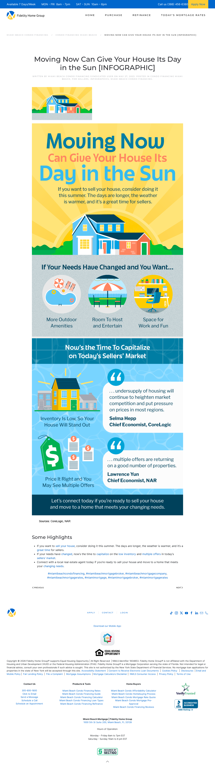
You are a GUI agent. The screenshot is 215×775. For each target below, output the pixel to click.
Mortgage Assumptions (78, 674)
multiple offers (151, 554)
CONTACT (107, 612)
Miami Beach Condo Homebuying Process (133, 693)
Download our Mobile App (107, 626)
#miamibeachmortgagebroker (105, 573)
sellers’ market (46, 558)
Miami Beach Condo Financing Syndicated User (80, 76)
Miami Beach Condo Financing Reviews (133, 707)
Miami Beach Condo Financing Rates (81, 690)
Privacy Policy (166, 674)
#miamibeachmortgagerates (65, 577)
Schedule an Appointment (29, 703)
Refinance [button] (142, 15)
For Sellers (80, 79)
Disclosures (187, 670)
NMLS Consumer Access (143, 674)
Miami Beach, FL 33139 (107, 722)
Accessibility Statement (93, 670)
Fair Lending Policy (33, 674)
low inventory (127, 554)
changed (66, 554)
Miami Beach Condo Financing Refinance (81, 703)
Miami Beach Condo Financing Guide (81, 693)
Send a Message (29, 697)
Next (178, 587)
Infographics (99, 79)
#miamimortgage (95, 577)
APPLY (91, 612)
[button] (107, 761)
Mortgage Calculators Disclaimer (110, 674)
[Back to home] (26, 15)
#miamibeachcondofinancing (66, 573)
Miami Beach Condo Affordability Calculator (133, 690)
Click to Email (29, 693)
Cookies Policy (170, 670)
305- (29, 690)
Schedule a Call (29, 700)
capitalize (103, 554)
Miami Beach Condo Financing (131, 79)
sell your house (65, 546)
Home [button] (90, 15)
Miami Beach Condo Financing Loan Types (81, 700)
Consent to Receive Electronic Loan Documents (134, 670)
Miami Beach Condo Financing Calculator (81, 697)
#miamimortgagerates (154, 577)
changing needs (53, 566)
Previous (39, 587)
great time (43, 550)
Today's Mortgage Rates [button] (183, 15)
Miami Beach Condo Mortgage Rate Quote (134, 697)
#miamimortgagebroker (123, 577)
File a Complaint (54, 674)
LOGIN (124, 612)
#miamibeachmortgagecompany (145, 573)
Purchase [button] (113, 15)
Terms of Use (184, 674)
